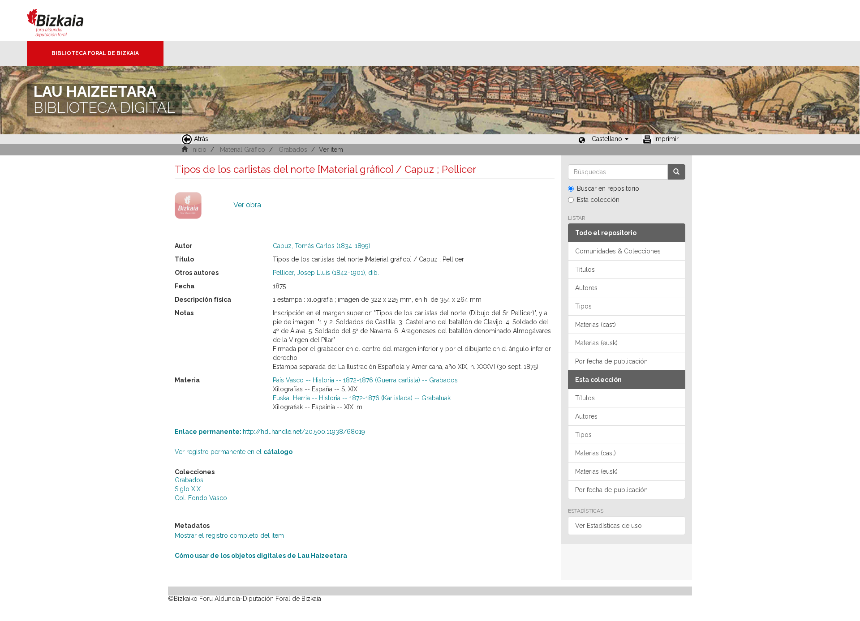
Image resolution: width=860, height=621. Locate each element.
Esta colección (598, 199)
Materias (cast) (595, 324)
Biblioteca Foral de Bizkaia (95, 53)
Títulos (585, 269)
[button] (610, 138)
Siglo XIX (188, 489)
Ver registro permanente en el (233, 451)
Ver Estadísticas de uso (608, 525)
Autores (586, 287)
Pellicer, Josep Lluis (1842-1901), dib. (326, 272)
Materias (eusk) (596, 343)
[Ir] (676, 172)
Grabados (293, 149)
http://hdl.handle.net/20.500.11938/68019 (270, 431)
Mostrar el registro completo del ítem (229, 535)
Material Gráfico (242, 149)
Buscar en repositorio (608, 188)
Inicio (198, 149)
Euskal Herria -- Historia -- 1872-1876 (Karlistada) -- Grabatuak (362, 398)
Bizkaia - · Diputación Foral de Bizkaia (65, 20)
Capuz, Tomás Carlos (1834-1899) (321, 245)
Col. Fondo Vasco (201, 497)
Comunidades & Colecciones (618, 251)
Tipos (583, 306)
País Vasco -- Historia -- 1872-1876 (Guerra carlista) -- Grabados (365, 380)
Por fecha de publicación (611, 361)
